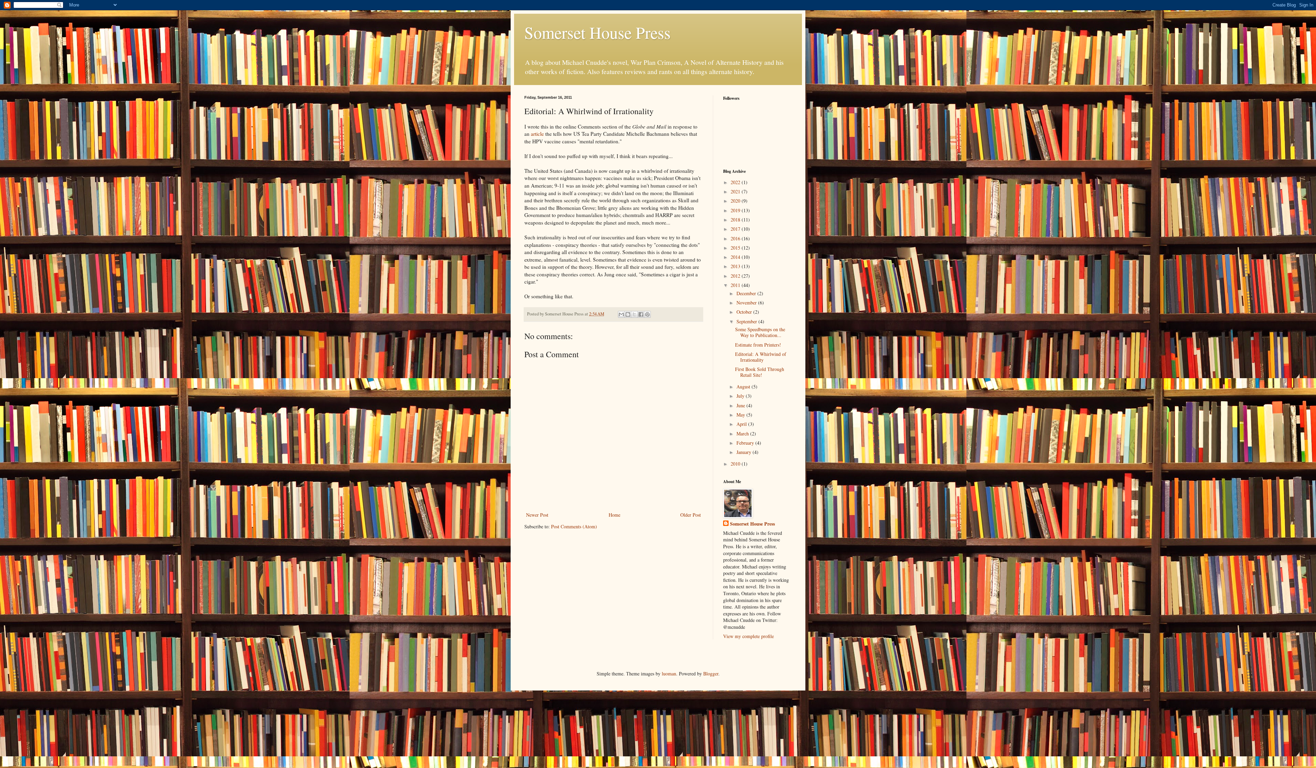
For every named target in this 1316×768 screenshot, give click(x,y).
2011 (736, 285)
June (741, 405)
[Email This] (621, 314)
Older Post (690, 515)
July (741, 396)
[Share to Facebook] (640, 314)
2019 (736, 210)
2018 (736, 219)
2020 (736, 200)
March (743, 433)
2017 (736, 229)
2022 (736, 182)
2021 (736, 191)
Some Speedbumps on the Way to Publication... (760, 332)
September (747, 321)
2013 (736, 266)
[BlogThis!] (627, 314)
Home (614, 515)
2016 (736, 238)
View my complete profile (748, 636)
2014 (736, 257)
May (741, 414)
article (537, 133)
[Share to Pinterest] (647, 314)
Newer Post (537, 515)
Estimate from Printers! (758, 344)
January (744, 452)
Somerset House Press (597, 32)
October (744, 312)
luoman (669, 673)
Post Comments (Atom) (574, 526)
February (745, 443)
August (744, 386)
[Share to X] (634, 314)
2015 (736, 247)
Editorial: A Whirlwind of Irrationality (760, 357)
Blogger (710, 673)
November (747, 302)
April (742, 424)
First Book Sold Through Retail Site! (759, 372)
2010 (736, 463)
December (746, 293)
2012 (736, 276)
